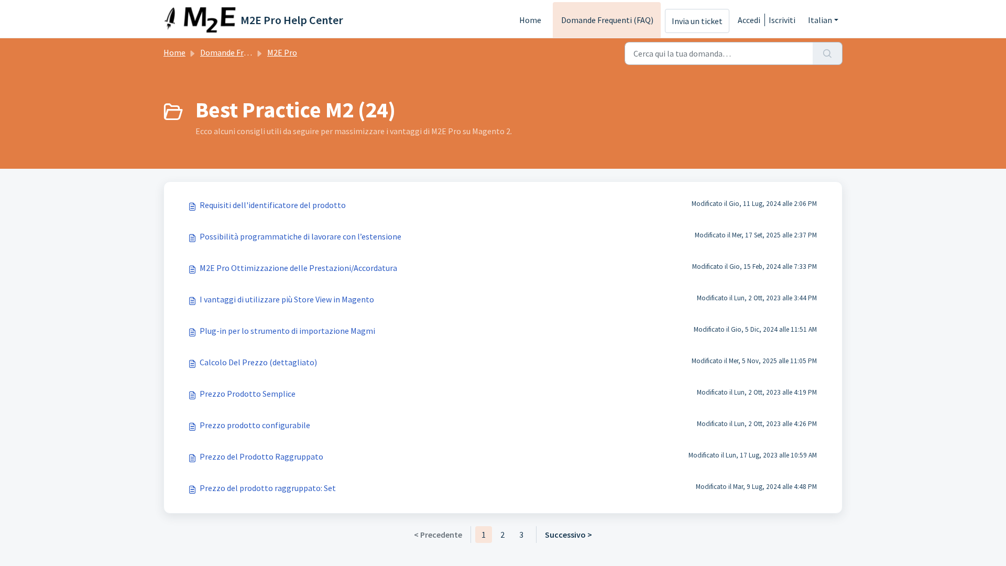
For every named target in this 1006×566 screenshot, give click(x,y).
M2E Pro (282, 52)
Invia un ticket (697, 21)
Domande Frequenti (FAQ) (607, 20)
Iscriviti (782, 20)
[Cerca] (828, 53)
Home (530, 20)
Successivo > (568, 534)
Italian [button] (820, 20)
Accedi (749, 20)
